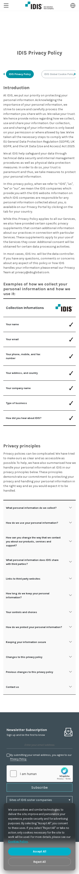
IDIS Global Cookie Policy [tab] (59, 74)
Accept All (39, 851)
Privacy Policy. (18, 758)
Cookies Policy (18, 841)
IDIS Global (39, 5)
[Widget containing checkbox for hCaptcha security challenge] (40, 773)
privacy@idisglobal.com (32, 272)
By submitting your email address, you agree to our (41, 756)
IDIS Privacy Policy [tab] (20, 74)
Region (72, 5)
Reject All (39, 861)
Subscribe (39, 787)
